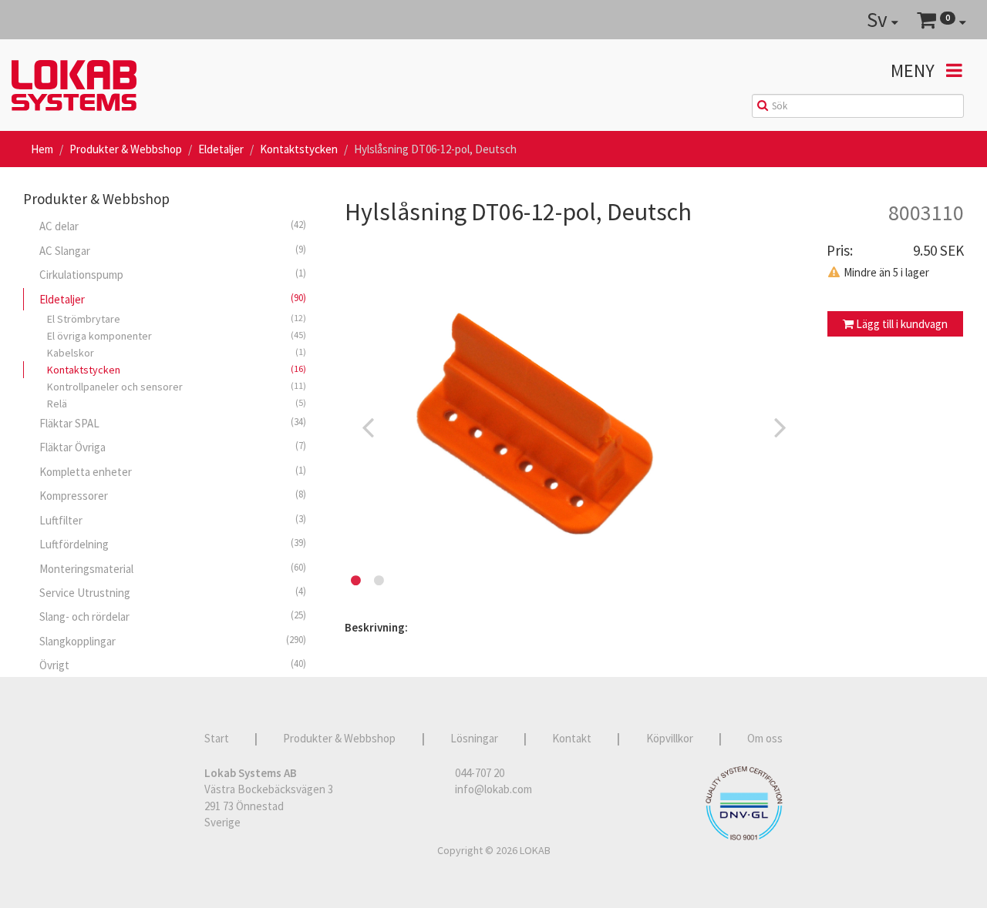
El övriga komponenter (176, 336)
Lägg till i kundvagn (901, 324)
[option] (574, 426)
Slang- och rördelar (172, 616)
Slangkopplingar (172, 640)
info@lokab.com (493, 789)
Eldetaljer (221, 149)
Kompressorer (172, 495)
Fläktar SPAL (172, 423)
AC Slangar (172, 250)
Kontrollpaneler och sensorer (176, 387)
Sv (879, 19)
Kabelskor (176, 353)
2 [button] (379, 580)
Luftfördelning (172, 543)
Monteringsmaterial (172, 568)
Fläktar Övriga (172, 446)
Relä (176, 403)
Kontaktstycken (299, 149)
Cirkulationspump (172, 274)
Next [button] (780, 427)
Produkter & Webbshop (125, 149)
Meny (914, 70)
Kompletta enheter (172, 471)
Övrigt (172, 664)
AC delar (172, 225)
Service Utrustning (172, 592)
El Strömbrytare (176, 319)
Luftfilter (172, 520)
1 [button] (356, 580)
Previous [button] (368, 427)
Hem (42, 149)
